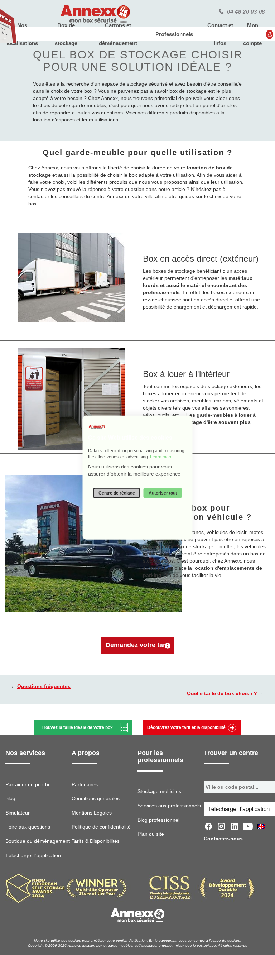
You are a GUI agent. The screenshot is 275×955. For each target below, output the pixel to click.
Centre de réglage (116, 492)
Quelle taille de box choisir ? (222, 693)
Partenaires (85, 784)
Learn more (161, 456)
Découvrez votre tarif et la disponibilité (186, 727)
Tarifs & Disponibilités (96, 841)
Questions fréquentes (44, 686)
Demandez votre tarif (137, 645)
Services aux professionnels (169, 805)
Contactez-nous (223, 838)
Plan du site (151, 834)
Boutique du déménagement (37, 841)
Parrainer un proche (28, 784)
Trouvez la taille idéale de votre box (77, 727)
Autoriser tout (163, 492)
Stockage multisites (159, 791)
